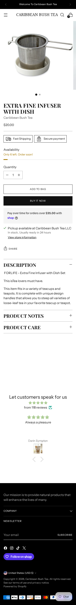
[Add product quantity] (18, 175)
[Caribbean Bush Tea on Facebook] (6, 548)
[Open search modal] (62, 15)
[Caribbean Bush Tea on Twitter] (24, 548)
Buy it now (38, 200)
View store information (22, 237)
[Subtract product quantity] (7, 175)
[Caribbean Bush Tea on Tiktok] (18, 548)
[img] (38, 402)
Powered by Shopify (15, 586)
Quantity (10, 167)
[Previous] (6, 4)
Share (13, 248)
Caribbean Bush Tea (18, 118)
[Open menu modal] (6, 15)
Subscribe (64, 534)
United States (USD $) (21, 572)
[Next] (70, 4)
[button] (35, 459)
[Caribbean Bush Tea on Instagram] (12, 548)
